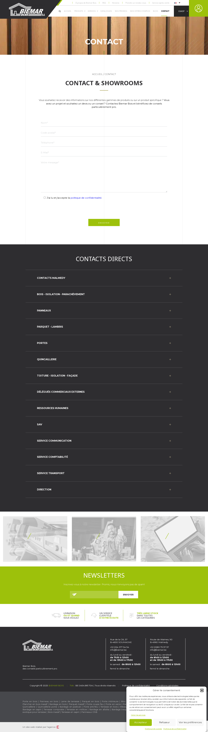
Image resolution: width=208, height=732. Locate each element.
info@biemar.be (118, 650)
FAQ (104, 3)
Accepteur (140, 722)
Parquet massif (76, 704)
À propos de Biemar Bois (86, 3)
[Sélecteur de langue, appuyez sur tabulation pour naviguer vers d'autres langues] (177, 3)
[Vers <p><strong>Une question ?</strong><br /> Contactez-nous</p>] (173, 539)
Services (92, 11)
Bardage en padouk (70, 706)
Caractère (58, 727)
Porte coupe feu (95, 704)
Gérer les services (138, 715)
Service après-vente (160, 3)
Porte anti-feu (90, 706)
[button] (201, 690)
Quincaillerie (29, 706)
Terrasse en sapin (70, 712)
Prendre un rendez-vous (135, 3)
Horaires (115, 3)
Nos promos (121, 11)
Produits (78, 11)
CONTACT (165, 11)
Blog (155, 11)
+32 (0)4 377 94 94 (119, 647)
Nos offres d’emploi (140, 11)
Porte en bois (30, 701)
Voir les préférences (190, 722)
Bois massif (54, 712)
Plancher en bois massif (35, 704)
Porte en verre (113, 704)
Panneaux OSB (89, 712)
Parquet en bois (90, 701)
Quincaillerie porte (47, 706)
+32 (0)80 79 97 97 (159, 647)
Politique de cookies (153, 729)
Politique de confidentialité (174, 729)
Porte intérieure (110, 701)
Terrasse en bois (109, 706)
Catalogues (106, 11)
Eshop (181, 11)
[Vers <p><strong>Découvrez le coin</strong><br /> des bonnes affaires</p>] (104, 539)
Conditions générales (167, 685)
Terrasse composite (54, 709)
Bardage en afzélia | (100, 709)
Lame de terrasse (70, 701)
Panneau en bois (49, 701)
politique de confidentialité (86, 197)
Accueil (67, 11)
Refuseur (164, 722)
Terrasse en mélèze (77, 709)
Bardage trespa (120, 709)
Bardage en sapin (32, 709)
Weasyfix (124, 706)
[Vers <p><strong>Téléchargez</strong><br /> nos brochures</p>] (35, 539)
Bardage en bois (58, 704)
